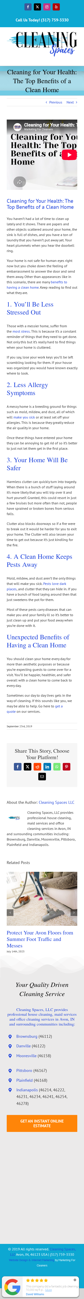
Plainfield (24, 1080)
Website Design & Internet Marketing (31, 1260)
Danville (23, 1045)
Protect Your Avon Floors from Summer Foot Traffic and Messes (40, 939)
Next (70, 102)
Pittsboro (24, 1070)
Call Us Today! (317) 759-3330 (42, 20)
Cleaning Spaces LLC (56, 802)
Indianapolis (27, 1089)
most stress (21, 331)
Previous (55, 102)
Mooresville (26, 1055)
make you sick (24, 417)
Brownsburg (26, 1036)
